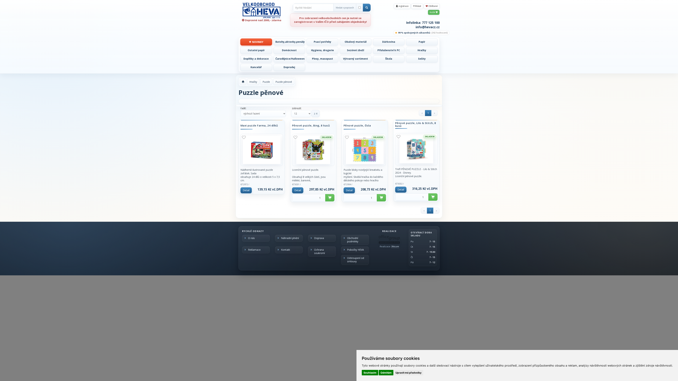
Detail (246, 190)
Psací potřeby (322, 41)
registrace (403, 6)
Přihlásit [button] (417, 6)
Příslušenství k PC (388, 50)
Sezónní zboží (355, 50)
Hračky (422, 50)
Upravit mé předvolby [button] (408, 372)
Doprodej (289, 67)
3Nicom (395, 246)
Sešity (422, 58)
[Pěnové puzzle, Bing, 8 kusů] (313, 150)
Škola (388, 58)
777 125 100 (431, 22)
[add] (329, 197)
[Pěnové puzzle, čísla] (365, 150)
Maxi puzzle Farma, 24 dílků (259, 125)
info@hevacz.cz (428, 27)
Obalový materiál (356, 41)
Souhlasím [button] (370, 372)
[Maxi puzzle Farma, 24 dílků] (261, 150)
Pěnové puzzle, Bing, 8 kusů (311, 125)
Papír (422, 41)
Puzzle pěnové (283, 81)
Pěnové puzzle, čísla (357, 125)
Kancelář (256, 67)
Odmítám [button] (386, 372)
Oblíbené (433, 6)
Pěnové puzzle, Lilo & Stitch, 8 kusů (415, 124)
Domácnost (289, 50)
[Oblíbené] (244, 137)
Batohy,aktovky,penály (290, 41)
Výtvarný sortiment (355, 58)
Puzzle (266, 81)
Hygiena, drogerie (322, 50)
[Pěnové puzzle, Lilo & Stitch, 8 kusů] (416, 149)
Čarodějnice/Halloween (290, 58)
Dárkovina (388, 41)
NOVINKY (257, 42)
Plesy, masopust (322, 58)
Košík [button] (433, 12)
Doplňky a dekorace (256, 58)
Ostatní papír (256, 50)
